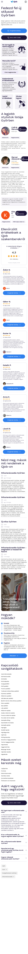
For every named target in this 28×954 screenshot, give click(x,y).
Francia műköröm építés (8, 715)
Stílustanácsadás (7, 876)
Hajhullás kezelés (6, 752)
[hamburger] (2, 2)
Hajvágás (4, 727)
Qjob (3, 866)
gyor (3, 869)
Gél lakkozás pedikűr (7, 698)
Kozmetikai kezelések (7, 778)
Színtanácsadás (5, 676)
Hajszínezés (4, 744)
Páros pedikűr (5, 703)
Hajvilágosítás (5, 732)
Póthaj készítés (5, 737)
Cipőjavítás (4, 768)
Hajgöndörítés (5, 747)
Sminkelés (4, 679)
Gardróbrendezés (6, 674)
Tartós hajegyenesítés (7, 742)
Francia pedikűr (5, 688)
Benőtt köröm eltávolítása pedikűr (11, 701)
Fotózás (3, 771)
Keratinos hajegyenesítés (8, 740)
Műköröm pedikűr (6, 696)
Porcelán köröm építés (7, 718)
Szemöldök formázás (7, 722)
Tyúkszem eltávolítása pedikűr (10, 691)
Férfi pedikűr (4, 686)
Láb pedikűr (4, 708)
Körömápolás (5, 681)
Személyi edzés (5, 776)
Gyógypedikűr (5, 684)
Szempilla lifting (5, 720)
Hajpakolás (4, 754)
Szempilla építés (5, 725)
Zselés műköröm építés (8, 713)
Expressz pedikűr (6, 693)
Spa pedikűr (4, 705)
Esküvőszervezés (6, 773)
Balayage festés (5, 749)
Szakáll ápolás (5, 730)
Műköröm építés (6, 710)
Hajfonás (3, 735)
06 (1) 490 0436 (15, 37)
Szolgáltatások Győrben (9, 873)
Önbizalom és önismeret (8, 780)
